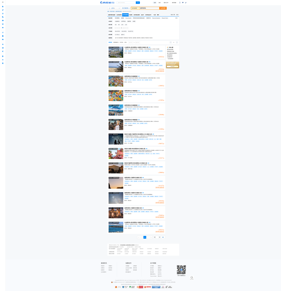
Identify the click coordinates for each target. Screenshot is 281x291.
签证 (177, 14)
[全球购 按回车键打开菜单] (2, 44)
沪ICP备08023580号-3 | (151, 280)
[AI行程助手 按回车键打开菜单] (2, 32)
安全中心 (159, 272)
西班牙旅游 (112, 11)
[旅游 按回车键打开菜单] (2, 17)
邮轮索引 (110, 270)
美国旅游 (157, 251)
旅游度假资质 (163, 282)
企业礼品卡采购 (129, 267)
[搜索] (138, 2)
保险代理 (135, 267)
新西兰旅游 (165, 248)
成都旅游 (149, 253)
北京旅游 (118, 253)
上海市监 (119, 287)
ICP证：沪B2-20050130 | (141, 280)
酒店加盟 (135, 270)
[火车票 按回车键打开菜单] (2, 13)
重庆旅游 (164, 253)
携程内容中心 (153, 274)
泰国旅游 (141, 251)
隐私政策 (159, 270)
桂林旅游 (157, 253)
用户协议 (152, 270)
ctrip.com (126, 280)
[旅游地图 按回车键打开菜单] (2, 39)
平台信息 (168, 282)
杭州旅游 (134, 253)
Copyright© (117, 280)
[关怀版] (185, 2)
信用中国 (147, 287)
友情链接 (135, 265)
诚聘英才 (159, 267)
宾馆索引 (102, 265)
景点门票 (173, 14)
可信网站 (140, 287)
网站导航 (110, 267)
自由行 (142, 14)
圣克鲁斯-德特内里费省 (130, 247)
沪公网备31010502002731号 (119, 282)
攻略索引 (110, 265)
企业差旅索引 (103, 272)
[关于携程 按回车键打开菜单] (2, 63)
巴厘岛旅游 (134, 251)
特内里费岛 (121, 247)
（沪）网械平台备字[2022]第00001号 (144, 282)
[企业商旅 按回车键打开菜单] (2, 56)
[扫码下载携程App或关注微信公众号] (180, 2)
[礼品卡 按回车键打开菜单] (2, 47)
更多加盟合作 (128, 272)
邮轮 (158, 14)
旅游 (108, 11)
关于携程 (152, 265)
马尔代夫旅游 (119, 251)
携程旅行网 (107, 2)
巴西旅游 (118, 250)
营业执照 (152, 272)
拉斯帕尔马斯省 (138, 247)
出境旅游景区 (128, 245)
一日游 (154, 14)
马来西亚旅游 (119, 248)
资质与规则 (173, 282)
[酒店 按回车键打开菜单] (2, 6)
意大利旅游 (149, 248)
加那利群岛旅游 (118, 11)
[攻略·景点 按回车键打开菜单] (2, 35)
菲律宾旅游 (127, 248)
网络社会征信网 (126, 287)
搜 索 (163, 8)
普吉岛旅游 (127, 251)
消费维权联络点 (163, 287)
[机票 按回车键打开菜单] (2, 10)
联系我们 (152, 267)
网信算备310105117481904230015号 (164, 280)
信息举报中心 (132, 287)
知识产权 (159, 274)
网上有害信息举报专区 (156, 287)
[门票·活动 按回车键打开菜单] (2, 20)
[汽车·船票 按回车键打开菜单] (2, 24)
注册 (159, 2)
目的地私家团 (137, 14)
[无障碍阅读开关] (183, 2)
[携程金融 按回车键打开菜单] (2, 51)
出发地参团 (119, 14)
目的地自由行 (148, 14)
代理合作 (127, 270)
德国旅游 (126, 250)
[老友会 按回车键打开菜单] (2, 59)
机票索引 (102, 267)
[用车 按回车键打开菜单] (2, 27)
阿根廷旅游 (134, 250)
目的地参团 (134, 8)
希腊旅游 (157, 248)
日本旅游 (149, 251)
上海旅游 (126, 253)
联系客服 (174, 2)
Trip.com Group (153, 276)
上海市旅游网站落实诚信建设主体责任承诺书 (157, 284)
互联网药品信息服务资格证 (130, 282)
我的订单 (166, 2)
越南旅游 (141, 248)
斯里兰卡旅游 (134, 248)
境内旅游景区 (123, 245)
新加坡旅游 (165, 251)
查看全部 (137, 245)
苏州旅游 (141, 253)
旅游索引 (133, 245)
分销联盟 (127, 265)
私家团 (130, 14)
